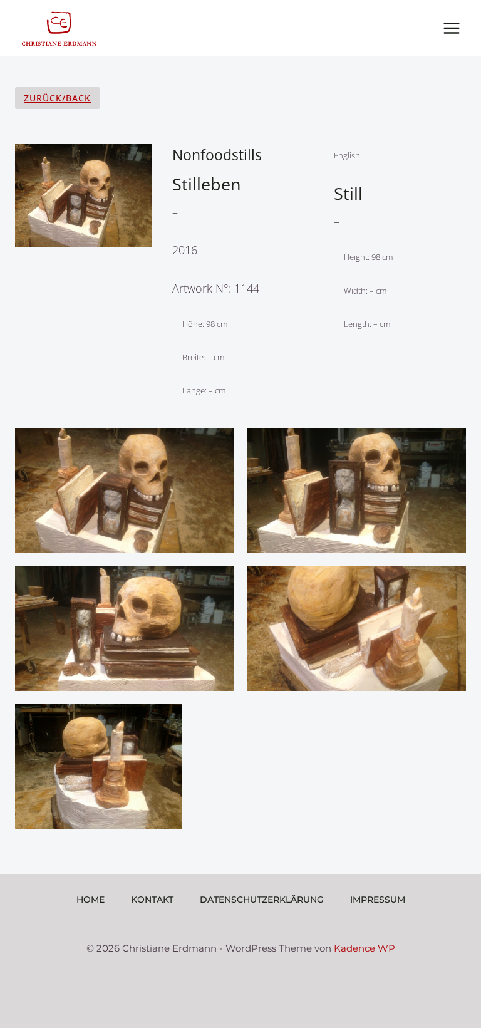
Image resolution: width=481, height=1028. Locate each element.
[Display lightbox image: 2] (356, 490)
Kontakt (152, 899)
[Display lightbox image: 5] (98, 766)
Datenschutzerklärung (262, 899)
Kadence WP (364, 948)
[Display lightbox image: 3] (124, 628)
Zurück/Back (57, 98)
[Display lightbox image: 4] (356, 628)
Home (90, 899)
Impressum (377, 899)
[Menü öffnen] (451, 28)
